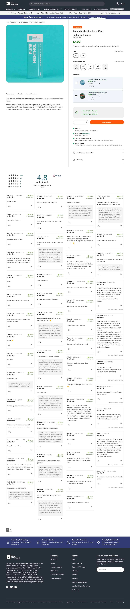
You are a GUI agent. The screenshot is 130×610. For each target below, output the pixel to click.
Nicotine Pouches (70, 9)
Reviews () (77, 37)
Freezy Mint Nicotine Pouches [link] (97, 79)
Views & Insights (56, 567)
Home (7, 22)
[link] (82, 83)
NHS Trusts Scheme (57, 575)
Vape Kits (9, 9)
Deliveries (74, 571)
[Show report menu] (31, 206)
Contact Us (75, 590)
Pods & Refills (34, 9)
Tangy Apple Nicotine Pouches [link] (97, 92)
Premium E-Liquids (23, 22)
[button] (123, 4)
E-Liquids (21, 9)
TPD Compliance (82, 602)
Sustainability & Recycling (80, 586)
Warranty (74, 578)
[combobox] (67, 4)
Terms (111, 602)
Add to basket (106, 122)
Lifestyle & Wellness (78, 567)
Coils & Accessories (51, 9)
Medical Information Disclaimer (98, 602)
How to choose (119, 51)
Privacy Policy (120, 602)
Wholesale (54, 571)
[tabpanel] (35, 104)
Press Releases (56, 578)
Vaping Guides (76, 563)
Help (73, 559)
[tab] (10, 94)
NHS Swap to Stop (101, 9)
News (53, 563)
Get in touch (79, 140)
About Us (54, 559)
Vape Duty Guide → (97, 17)
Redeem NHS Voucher (79, 582)
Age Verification (71, 602)
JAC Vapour (13, 602)
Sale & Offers (87, 9)
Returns (74, 575)
